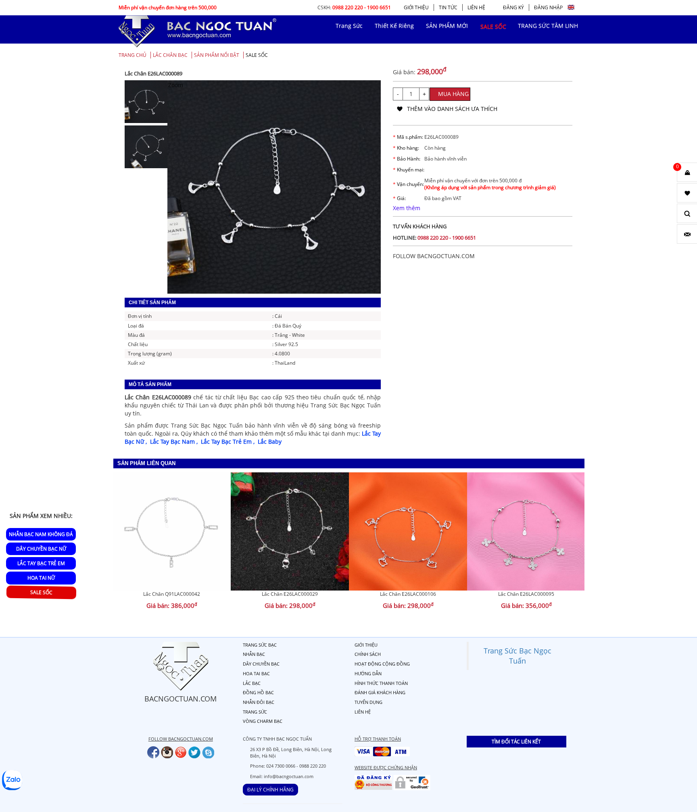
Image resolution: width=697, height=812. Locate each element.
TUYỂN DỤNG (368, 702)
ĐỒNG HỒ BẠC (258, 692)
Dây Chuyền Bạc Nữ (41, 548)
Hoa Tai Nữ (41, 577)
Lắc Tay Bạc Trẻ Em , (229, 441)
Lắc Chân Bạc (170, 55)
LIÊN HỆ (476, 7)
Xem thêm (406, 208)
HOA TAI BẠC (256, 673)
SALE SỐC (257, 55)
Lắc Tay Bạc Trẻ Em (41, 563)
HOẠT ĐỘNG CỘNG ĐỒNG (382, 664)
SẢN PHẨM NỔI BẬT (216, 55)
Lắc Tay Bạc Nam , (175, 441)
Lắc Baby (270, 441)
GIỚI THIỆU (416, 7)
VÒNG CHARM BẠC (262, 721)
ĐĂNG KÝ (513, 7)
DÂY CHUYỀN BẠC (261, 664)
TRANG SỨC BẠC (260, 645)
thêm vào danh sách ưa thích (452, 109)
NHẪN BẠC (254, 654)
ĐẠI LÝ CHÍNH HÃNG (270, 789)
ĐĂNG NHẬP (548, 7)
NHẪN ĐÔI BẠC (258, 702)
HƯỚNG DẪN (368, 673)
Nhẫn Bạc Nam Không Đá (41, 534)
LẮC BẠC (252, 683)
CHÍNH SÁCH (368, 654)
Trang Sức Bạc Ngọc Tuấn (517, 656)
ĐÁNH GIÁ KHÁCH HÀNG (380, 692)
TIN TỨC (448, 7)
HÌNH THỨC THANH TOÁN (381, 683)
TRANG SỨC (255, 712)
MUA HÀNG (453, 94)
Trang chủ (132, 55)
